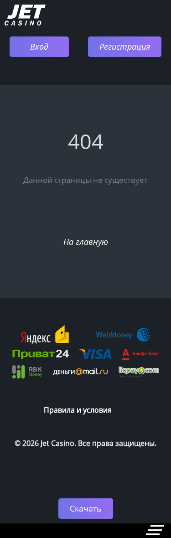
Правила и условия (78, 410)
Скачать (86, 508)
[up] (136, 469)
